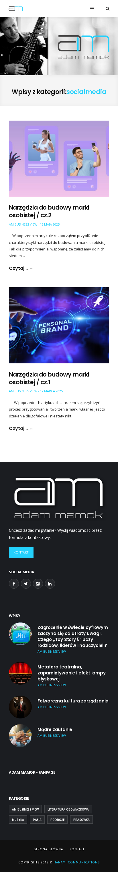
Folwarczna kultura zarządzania (73, 701)
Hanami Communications (76, 862)
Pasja (37, 820)
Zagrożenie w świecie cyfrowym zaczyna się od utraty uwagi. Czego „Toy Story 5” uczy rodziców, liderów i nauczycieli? (73, 636)
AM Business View (23, 224)
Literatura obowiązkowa (68, 809)
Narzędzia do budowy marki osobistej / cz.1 (49, 378)
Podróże (57, 820)
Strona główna (48, 849)
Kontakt (21, 552)
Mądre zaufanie (55, 729)
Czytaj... (18, 268)
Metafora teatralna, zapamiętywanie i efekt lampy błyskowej (72, 673)
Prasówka (81, 820)
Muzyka (18, 820)
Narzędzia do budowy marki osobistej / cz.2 (49, 211)
